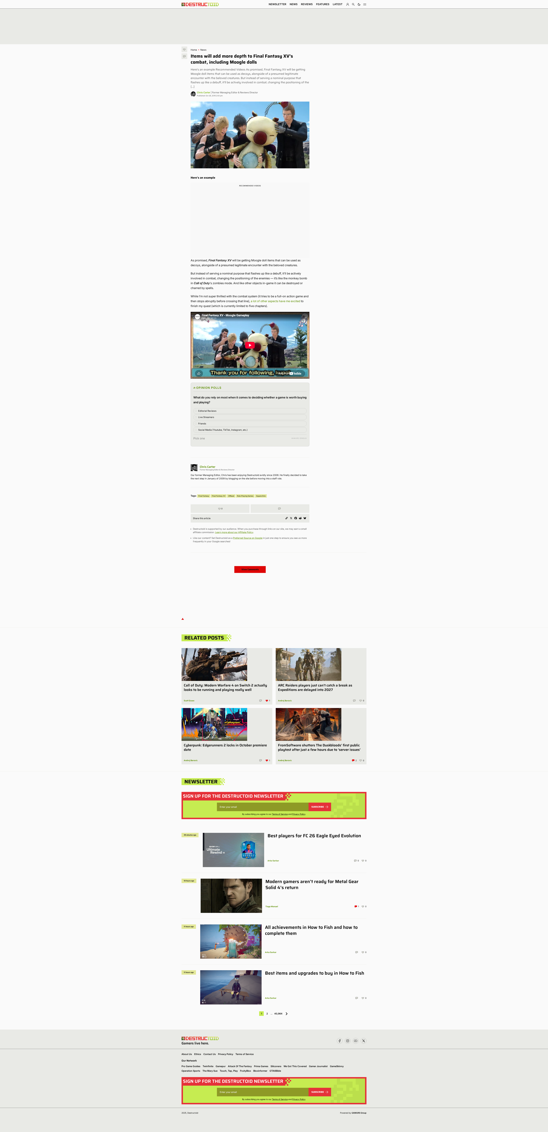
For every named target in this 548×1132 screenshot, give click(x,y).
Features (322, 4)
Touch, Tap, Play (229, 1070)
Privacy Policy (298, 814)
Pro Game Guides (191, 1066)
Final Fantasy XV (218, 496)
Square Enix (261, 496)
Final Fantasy (203, 496)
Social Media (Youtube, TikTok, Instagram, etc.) (223, 429)
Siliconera (276, 1066)
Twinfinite (208, 1066)
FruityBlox (245, 1070)
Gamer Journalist (318, 1066)
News (294, 4)
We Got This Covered (295, 1066)
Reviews (307, 4)
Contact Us (209, 1054)
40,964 (278, 1013)
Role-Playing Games (245, 496)
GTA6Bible (275, 1070)
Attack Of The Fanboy (240, 1066)
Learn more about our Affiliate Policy (234, 532)
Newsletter (277, 4)
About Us (187, 1054)
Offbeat (231, 496)
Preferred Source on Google (247, 538)
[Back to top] (183, 619)
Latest (337, 4)
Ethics (197, 1054)
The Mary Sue (210, 1070)
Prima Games (261, 1066)
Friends (202, 423)
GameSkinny (337, 1066)
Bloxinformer (260, 1070)
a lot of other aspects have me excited (275, 301)
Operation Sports (191, 1070)
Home (194, 50)
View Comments (250, 569)
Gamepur (221, 1066)
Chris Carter (203, 92)
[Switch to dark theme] (359, 4)
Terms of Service (280, 814)
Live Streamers (206, 417)
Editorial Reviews (207, 410)
